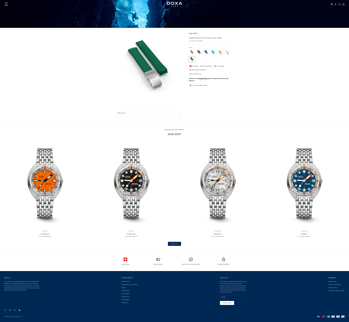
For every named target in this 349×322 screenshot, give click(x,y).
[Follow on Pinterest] (15, 310)
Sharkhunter (131, 234)
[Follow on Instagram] (10, 310)
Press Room (125, 293)
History (123, 287)
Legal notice (332, 281)
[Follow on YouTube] (19, 310)
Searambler (217, 234)
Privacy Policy (332, 287)
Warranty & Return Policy (336, 290)
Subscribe (227, 303)
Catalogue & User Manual (129, 284)
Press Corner (125, 296)
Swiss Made (125, 299)
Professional (45, 234)
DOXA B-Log (125, 290)
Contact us (124, 302)
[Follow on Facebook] (5, 310)
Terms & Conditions (334, 284)
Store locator (125, 281)
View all (174, 244)
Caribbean (304, 234)
